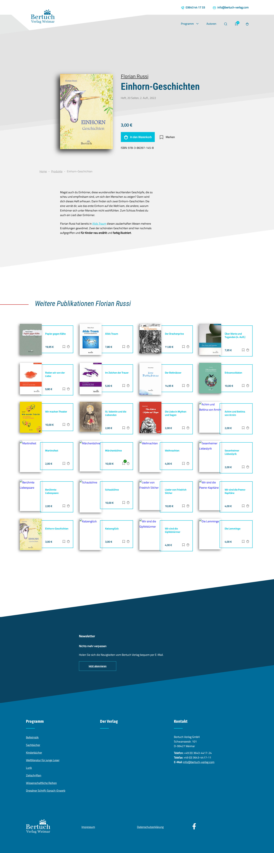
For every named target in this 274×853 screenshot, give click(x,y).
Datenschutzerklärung (150, 827)
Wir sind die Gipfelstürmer (172, 530)
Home (43, 171)
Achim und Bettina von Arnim (235, 413)
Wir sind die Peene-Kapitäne (235, 491)
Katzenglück (112, 528)
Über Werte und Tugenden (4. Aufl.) (235, 335)
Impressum (88, 827)
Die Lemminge (232, 528)
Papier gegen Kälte (55, 333)
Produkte (56, 171)
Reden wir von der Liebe (55, 374)
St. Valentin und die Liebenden (115, 413)
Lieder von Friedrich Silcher (175, 491)
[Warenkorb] (247, 24)
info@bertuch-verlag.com (198, 762)
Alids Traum (99, 223)
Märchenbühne (113, 450)
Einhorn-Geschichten (56, 528)
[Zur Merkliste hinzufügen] (63, 347)
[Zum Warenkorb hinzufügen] (68, 347)
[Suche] (225, 24)
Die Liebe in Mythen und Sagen (175, 413)
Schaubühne (112, 489)
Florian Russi (134, 76)
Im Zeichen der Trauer (117, 372)
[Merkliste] (236, 24)
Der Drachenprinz (174, 333)
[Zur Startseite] (43, 17)
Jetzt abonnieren (98, 666)
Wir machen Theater (56, 411)
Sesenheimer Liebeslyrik (232, 452)
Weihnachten (172, 450)
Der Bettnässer (173, 372)
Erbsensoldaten (233, 372)
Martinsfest (51, 450)
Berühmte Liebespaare (52, 491)
